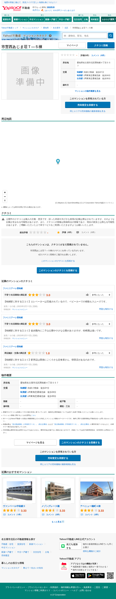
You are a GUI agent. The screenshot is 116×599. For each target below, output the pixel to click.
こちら (33, 415)
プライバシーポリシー (15, 587)
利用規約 (54, 587)
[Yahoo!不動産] (16, 7)
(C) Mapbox (59, 202)
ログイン (36, 10)
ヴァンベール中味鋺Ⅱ (14, 506)
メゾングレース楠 (50, 506)
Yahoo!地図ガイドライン (104, 202)
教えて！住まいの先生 (33, 567)
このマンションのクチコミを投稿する (58, 260)
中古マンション (36, 19)
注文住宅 (78, 19)
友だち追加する (72, 546)
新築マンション (21, 19)
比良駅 (80, 78)
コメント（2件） (53, 514)
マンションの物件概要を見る (88, 90)
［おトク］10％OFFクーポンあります (59, 10)
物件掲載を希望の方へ (71, 587)
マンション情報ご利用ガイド (37, 590)
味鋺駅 (80, 71)
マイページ (72, 45)
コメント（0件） (98, 55)
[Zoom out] (5, 196)
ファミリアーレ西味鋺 (13, 288)
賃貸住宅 (7, 19)
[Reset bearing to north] (5, 201)
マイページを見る (35, 442)
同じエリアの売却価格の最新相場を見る (88, 111)
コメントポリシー (61, 590)
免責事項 (87, 587)
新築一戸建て (51, 19)
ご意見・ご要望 (101, 587)
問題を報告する (106, 308)
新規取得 (51, 7)
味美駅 (80, 75)
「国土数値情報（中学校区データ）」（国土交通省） (71, 424)
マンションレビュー (19, 309)
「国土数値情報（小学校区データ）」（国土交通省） (29, 424)
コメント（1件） (14, 514)
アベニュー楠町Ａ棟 (90, 506)
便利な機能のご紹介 (92, 551)
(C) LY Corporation (87, 202)
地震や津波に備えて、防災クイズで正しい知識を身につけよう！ (31, 2)
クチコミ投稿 (101, 45)
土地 (86, 19)
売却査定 (95, 19)
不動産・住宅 (7, 544)
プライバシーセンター (38, 587)
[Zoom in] (5, 192)
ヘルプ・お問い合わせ (81, 590)
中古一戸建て (65, 19)
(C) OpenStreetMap (72, 202)
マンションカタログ (10, 567)
